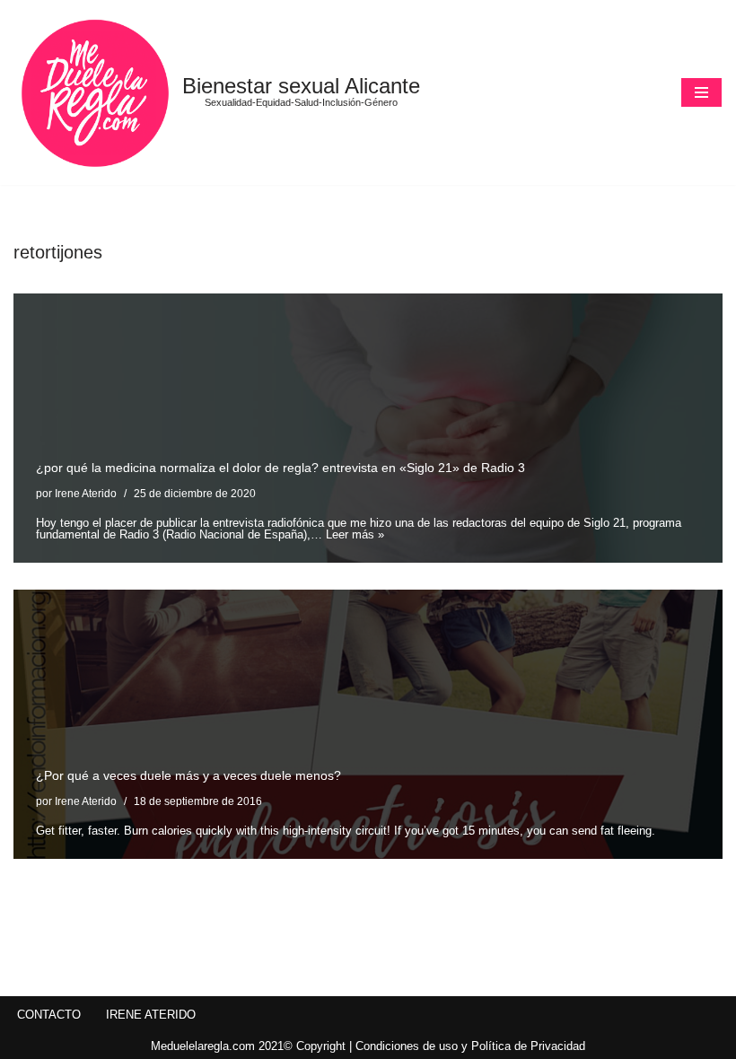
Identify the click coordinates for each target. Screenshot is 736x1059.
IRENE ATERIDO (151, 1014)
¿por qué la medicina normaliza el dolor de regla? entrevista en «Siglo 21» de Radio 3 (280, 467)
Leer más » (355, 534)
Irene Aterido (86, 493)
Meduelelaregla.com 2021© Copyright (250, 1046)
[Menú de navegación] (701, 92)
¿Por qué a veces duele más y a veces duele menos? (188, 775)
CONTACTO (49, 1014)
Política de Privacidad (528, 1046)
